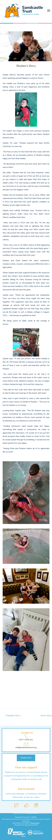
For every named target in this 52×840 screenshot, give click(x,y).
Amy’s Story (46, 715)
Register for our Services (15, 772)
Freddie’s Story (13, 715)
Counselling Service (40, 775)
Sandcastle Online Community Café (27, 779)
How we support (26, 767)
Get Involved (26, 789)
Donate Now (26, 757)
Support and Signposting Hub (17, 775)
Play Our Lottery (33, 797)
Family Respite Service (37, 772)
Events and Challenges (15, 793)
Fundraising (32, 793)
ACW (36, 825)
